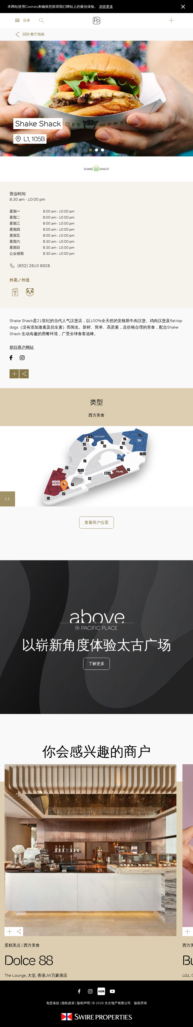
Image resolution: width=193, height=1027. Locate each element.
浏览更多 (106, 7)
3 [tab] (103, 150)
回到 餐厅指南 (33, 34)
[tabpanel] (96, 99)
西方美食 (96, 415)
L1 (7, 498)
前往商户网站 (22, 347)
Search (41, 20)
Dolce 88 (90, 850)
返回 (185, 973)
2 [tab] (96, 150)
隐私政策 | (69, 1003)
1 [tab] (90, 150)
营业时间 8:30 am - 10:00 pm (27, 196)
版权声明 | (84, 1003)
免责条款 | (54, 1003)
